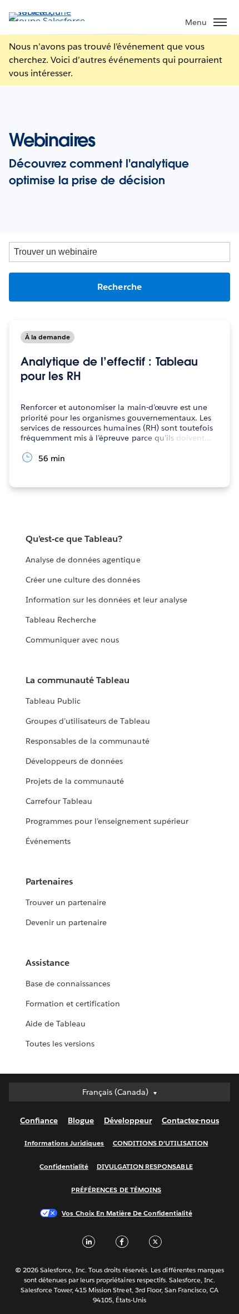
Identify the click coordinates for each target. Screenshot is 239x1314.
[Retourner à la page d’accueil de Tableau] (48, 21)
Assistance (47, 963)
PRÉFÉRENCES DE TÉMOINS (116, 1189)
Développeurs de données (74, 761)
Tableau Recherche (61, 620)
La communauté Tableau (78, 680)
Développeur (128, 1120)
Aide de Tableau (56, 1024)
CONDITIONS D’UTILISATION (160, 1143)
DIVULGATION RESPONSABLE (145, 1166)
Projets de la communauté (75, 781)
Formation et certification (73, 1004)
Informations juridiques (64, 1143)
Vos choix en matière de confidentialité (127, 1213)
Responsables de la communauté (88, 741)
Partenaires (49, 881)
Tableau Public (53, 701)
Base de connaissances (68, 984)
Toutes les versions (60, 1044)
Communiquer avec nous (72, 640)
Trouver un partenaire (66, 902)
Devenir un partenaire (66, 922)
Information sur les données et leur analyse (106, 600)
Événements (48, 841)
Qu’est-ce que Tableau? (74, 539)
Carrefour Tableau (59, 801)
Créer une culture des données (83, 580)
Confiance (39, 1120)
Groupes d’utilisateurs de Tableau (88, 721)
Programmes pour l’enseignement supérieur (107, 821)
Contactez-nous (190, 1120)
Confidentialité (63, 1166)
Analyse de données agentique (83, 560)
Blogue (81, 1120)
